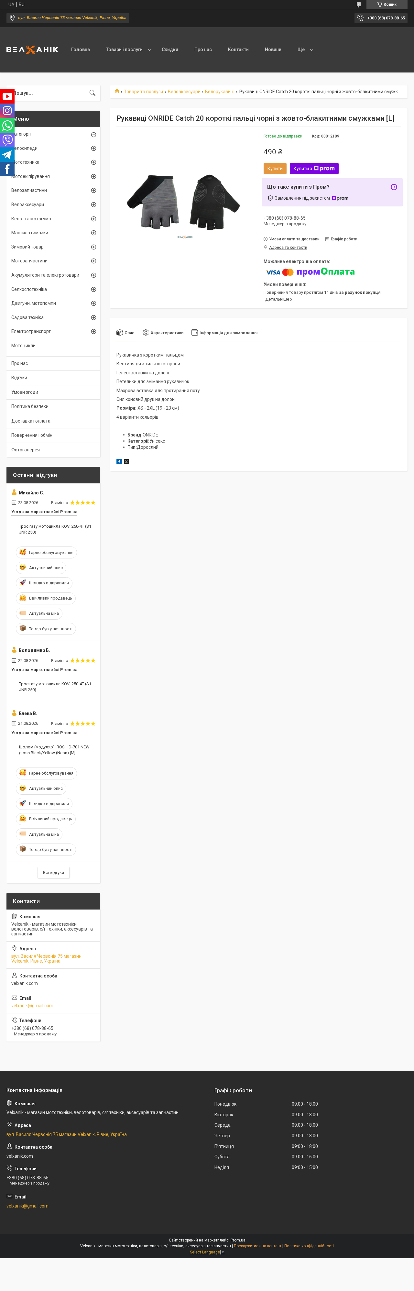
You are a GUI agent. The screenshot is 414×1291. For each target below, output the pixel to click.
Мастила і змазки (29, 232)
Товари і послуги (124, 49)
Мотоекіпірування (30, 176)
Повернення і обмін (31, 435)
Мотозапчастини (29, 260)
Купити (275, 168)
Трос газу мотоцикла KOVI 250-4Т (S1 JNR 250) (55, 529)
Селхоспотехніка (29, 289)
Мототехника (25, 162)
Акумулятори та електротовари (45, 275)
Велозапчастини (29, 190)
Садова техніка (27, 317)
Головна (80, 49)
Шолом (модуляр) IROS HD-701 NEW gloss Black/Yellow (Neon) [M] (54, 750)
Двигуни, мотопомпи (33, 303)
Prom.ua (238, 1240)
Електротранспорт (31, 331)
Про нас (203, 49)
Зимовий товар (27, 246)
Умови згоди (24, 392)
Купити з (303, 168)
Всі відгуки (53, 872)
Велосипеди (24, 148)
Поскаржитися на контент (257, 1246)
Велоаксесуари (184, 91)
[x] (126, 462)
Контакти (238, 49)
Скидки (170, 49)
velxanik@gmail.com (32, 1005)
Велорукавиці (219, 91)
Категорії (21, 134)
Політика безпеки (30, 406)
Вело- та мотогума (31, 218)
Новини (273, 49)
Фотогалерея (25, 449)
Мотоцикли (23, 345)
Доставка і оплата (30, 421)
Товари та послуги (143, 91)
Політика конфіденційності (309, 1246)
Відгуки (19, 377)
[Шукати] (92, 93)
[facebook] (119, 462)
